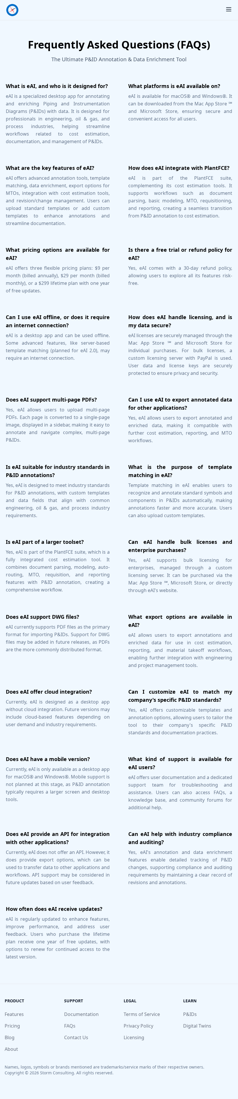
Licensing (134, 1037)
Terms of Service (142, 1014)
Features (14, 1014)
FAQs (69, 1026)
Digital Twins (197, 1026)
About (11, 1049)
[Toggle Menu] (228, 9)
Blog (10, 1037)
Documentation (81, 1014)
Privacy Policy (138, 1026)
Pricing (12, 1026)
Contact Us (76, 1037)
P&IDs (190, 1014)
